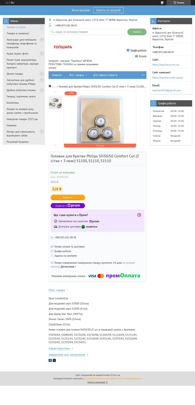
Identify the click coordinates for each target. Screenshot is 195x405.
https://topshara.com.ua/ (166, 64)
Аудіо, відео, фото (17, 53)
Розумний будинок (17, 141)
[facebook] (50, 361)
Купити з (61, 205)
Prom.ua (115, 375)
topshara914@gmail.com (166, 90)
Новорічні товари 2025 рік (22, 119)
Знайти (137, 31)
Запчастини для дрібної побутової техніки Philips (21, 82)
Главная (57, 75)
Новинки (11, 125)
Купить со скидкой (108, 10)
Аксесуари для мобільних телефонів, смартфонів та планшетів (22, 43)
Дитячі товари (15, 73)
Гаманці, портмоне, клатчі (21, 96)
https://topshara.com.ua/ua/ (167, 77)
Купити (67, 197)
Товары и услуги (16, 27)
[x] (54, 361)
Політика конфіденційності (127, 378)
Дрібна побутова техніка (21, 90)
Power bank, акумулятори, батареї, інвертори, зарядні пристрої (22, 63)
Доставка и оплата (105, 75)
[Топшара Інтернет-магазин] (62, 47)
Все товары (77, 75)
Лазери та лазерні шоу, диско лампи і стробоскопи (22, 110)
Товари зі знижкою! (18, 33)
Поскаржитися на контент (97, 378)
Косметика (13, 102)
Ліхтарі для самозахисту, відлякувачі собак (21, 133)
